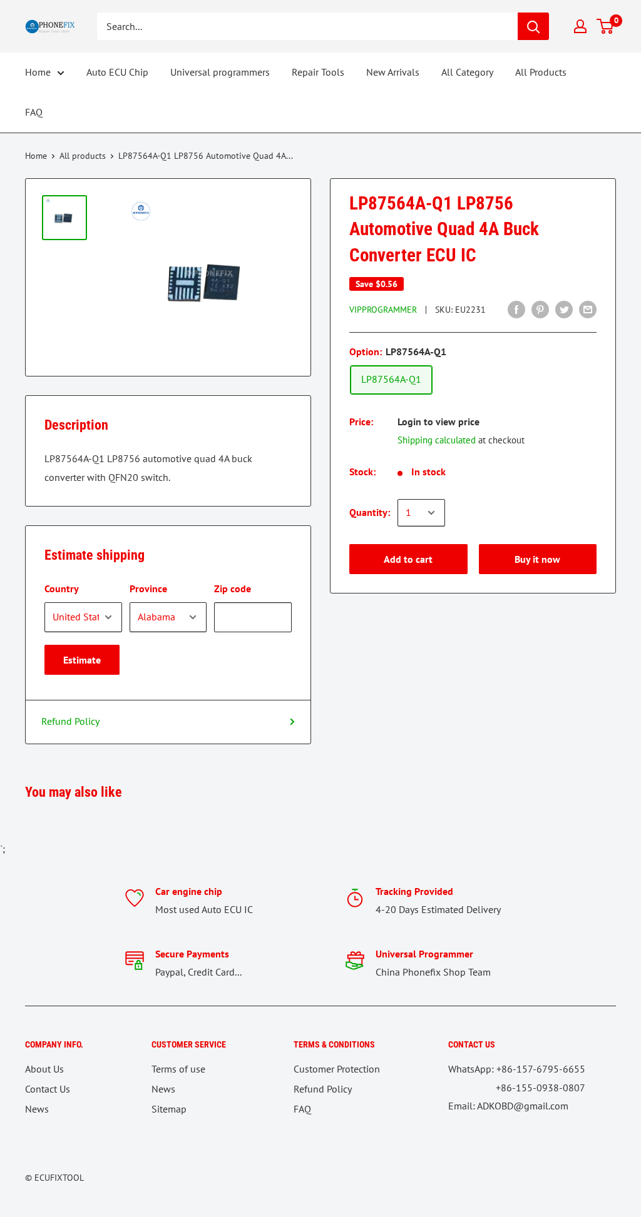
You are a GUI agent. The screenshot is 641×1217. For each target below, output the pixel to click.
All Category (467, 72)
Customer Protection (337, 1069)
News (37, 1109)
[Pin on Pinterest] (540, 309)
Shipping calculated (436, 440)
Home (38, 72)
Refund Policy (70, 721)
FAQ (34, 112)
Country (61, 588)
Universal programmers (220, 72)
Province (148, 588)
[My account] (580, 26)
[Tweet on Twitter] (564, 309)
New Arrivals (392, 72)
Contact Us (47, 1089)
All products (82, 155)
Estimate (82, 660)
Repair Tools (318, 72)
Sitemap (169, 1109)
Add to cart (408, 559)
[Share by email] (588, 309)
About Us (44, 1069)
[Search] (533, 26)
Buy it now (537, 559)
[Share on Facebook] (516, 309)
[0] (605, 26)
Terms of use (178, 1069)
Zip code (232, 588)
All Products (541, 72)
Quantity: (369, 512)
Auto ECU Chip (117, 72)
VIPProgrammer (383, 309)
